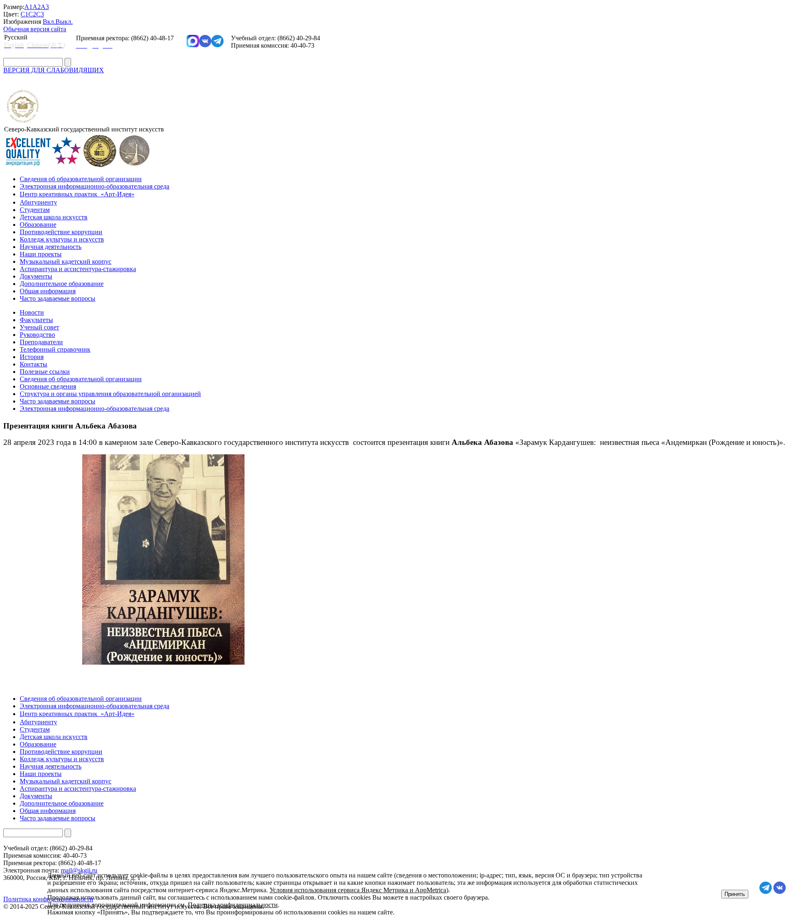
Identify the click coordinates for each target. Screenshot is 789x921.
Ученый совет (39, 327)
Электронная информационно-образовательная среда (94, 186)
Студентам (35, 209)
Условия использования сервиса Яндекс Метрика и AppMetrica (358, 889)
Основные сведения (48, 386)
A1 (28, 6)
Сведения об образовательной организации (81, 178)
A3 (45, 6)
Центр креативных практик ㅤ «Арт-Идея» (77, 194)
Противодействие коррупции (61, 231)
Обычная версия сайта (34, 28)
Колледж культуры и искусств (62, 239)
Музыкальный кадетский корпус (65, 261)
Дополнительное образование (62, 283)
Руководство (37, 334)
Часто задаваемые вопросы (57, 298)
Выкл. (64, 21)
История (32, 356)
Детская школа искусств (54, 217)
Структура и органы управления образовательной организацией (110, 393)
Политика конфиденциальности (233, 904)
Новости (32, 312)
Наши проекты (41, 254)
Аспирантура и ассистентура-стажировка (78, 268)
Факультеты (36, 319)
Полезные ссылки (45, 371)
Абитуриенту (38, 202)
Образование (38, 224)
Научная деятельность (50, 246)
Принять (734, 894)
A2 (36, 6)
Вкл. (49, 21)
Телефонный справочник (55, 349)
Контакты (33, 364)
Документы (36, 276)
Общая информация (48, 291)
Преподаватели (41, 341)
